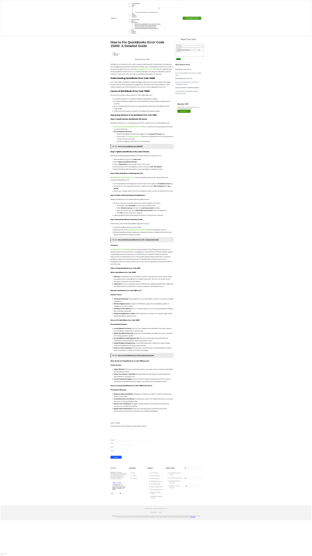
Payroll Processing (155, 475)
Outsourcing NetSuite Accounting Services (146, 12)
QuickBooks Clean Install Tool (137, 230)
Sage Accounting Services (157, 486)
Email (112, 447)
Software (134, 16)
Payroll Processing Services (175, 478)
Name (112, 443)
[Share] (4, 553)
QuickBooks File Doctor (132, 136)
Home (133, 472)
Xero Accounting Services (157, 489)
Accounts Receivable (155, 484)
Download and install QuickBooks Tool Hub (128, 127)
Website (112, 451)
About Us (134, 475)
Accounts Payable (155, 478)
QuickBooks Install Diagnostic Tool (124, 177)
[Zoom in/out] (1, 553)
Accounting (134, 22)
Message (112, 440)
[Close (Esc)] (6, 553)
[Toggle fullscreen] (3, 553)
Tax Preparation (154, 472)
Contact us (134, 478)
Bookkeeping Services (156, 481)
